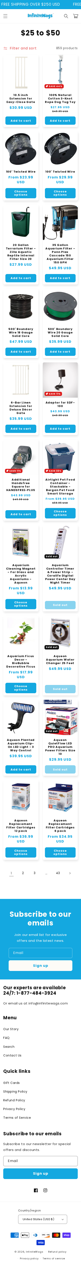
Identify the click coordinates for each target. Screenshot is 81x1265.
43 (58, 873)
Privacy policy (29, 1258)
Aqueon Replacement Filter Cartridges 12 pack (20, 826)
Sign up (40, 965)
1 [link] (11, 873)
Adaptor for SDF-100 (60, 404)
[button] (5, 16)
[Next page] (70, 873)
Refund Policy (14, 1100)
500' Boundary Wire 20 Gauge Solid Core (60, 332)
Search (9, 1047)
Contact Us (12, 1055)
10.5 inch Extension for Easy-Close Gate (20, 98)
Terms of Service (17, 1117)
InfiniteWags (34, 1251)
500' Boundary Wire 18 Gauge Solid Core (20, 332)
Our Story (11, 1029)
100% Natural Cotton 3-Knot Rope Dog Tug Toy (60, 98)
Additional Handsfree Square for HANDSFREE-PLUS (20, 485)
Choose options (21, 193)
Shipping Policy (15, 1091)
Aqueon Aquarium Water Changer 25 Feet (60, 659)
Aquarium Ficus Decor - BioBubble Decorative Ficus (20, 661)
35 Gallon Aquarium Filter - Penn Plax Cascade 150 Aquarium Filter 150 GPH (60, 253)
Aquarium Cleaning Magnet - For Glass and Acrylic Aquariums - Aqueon (21, 574)
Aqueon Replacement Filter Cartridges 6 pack (60, 826)
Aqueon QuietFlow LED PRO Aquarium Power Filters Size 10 (60, 747)
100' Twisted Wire (21, 171)
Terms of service (54, 1258)
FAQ (6, 1038)
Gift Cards (11, 1083)
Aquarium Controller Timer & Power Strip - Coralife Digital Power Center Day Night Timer (60, 574)
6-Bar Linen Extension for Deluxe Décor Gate (21, 408)
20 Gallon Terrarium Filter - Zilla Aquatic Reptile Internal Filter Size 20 (21, 252)
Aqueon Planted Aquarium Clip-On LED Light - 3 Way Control (21, 745)
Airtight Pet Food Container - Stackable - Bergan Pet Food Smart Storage (60, 486)
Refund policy (57, 1251)
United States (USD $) (38, 1219)
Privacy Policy (14, 1109)
